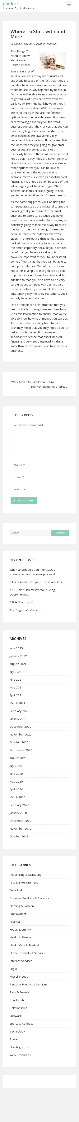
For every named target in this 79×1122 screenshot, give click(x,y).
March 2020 (17, 797)
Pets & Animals (20, 992)
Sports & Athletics (21, 1023)
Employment (18, 914)
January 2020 (18, 813)
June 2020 (16, 773)
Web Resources (20, 1055)
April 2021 (16, 695)
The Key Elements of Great (48, 386)
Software (16, 1016)
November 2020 (20, 734)
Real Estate (17, 1000)
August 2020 (18, 758)
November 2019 (20, 828)
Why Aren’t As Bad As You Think (33, 382)
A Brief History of (21, 602)
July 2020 (16, 766)
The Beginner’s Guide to (26, 610)
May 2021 (16, 687)
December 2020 (20, 726)
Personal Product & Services (28, 984)
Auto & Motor (19, 890)
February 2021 (19, 711)
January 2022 (18, 656)
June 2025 (16, 648)
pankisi (10, 3)
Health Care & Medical (24, 945)
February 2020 (19, 805)
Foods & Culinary (21, 929)
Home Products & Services (27, 953)
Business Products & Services (29, 898)
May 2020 (16, 781)
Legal (13, 969)
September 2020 (21, 750)
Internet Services (21, 961)
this (20, 314)
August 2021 (18, 664)
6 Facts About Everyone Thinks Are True (36, 582)
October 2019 (19, 836)
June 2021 (16, 679)
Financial (51, 44)
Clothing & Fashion (22, 906)
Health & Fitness (21, 937)
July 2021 (16, 672)
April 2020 (16, 789)
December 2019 (20, 821)
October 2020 (19, 742)
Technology (17, 1031)
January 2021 (18, 719)
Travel (14, 1039)
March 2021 (17, 703)
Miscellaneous (19, 976)
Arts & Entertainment (24, 882)
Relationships (18, 1008)
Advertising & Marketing (25, 874)
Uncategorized (19, 1047)
